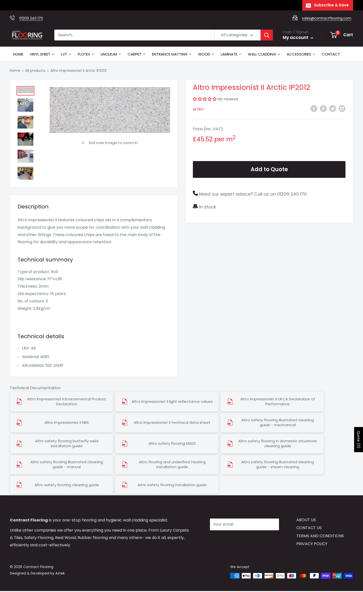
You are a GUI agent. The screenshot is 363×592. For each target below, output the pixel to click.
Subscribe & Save (331, 5)
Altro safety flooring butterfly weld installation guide (66, 443)
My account (296, 37)
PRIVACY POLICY (311, 544)
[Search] (267, 35)
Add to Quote (269, 169)
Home (15, 70)
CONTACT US (309, 528)
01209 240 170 (31, 18)
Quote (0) (358, 439)
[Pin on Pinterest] (323, 108)
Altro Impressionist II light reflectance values (172, 401)
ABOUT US (306, 520)
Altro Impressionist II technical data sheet (172, 422)
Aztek (60, 573)
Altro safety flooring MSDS (172, 443)
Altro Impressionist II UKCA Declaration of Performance (277, 402)
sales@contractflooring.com (326, 18)
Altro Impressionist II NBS (66, 422)
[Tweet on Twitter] (332, 108)
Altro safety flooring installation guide (172, 484)
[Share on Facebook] (313, 108)
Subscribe (227, 539)
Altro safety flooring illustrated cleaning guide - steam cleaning (277, 464)
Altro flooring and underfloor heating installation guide (172, 464)
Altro (198, 109)
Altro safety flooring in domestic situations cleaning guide (277, 443)
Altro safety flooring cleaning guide (67, 484)
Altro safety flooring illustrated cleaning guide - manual (66, 464)
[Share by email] (342, 108)
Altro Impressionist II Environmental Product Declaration (66, 402)
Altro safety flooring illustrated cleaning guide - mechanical (277, 422)
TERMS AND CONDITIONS (320, 536)
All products (35, 70)
